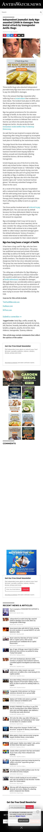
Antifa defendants (11, 279)
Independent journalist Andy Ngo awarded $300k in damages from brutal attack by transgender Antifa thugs (23, 620)
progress (12, 328)
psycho (19, 328)
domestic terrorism (32, 323)
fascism (9, 325)
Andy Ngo (18, 321)
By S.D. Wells (20, 613)
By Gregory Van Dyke (22, 739)
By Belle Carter (20, 645)
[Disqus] (21, 471)
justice (30, 325)
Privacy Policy (20, 816)
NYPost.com (7, 310)
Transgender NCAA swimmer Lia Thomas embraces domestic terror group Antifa (22, 692)
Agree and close (23, 820)
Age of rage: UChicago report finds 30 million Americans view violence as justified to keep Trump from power (24, 651)
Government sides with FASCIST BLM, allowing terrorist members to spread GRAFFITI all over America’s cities (25, 630)
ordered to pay (34, 207)
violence (29, 330)
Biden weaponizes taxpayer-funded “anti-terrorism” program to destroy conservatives (24, 728)
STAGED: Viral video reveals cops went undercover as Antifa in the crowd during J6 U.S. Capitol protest (25, 672)
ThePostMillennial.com (11, 302)
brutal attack (20, 98)
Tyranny (23, 330)
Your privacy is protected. (11, 362)
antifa (24, 321)
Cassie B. (15, 32)
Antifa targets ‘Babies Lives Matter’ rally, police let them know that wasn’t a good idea (25, 744)
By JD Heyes (20, 724)
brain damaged (18, 323)
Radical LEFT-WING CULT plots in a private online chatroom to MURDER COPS (23, 700)
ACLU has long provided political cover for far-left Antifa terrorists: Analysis (25, 771)
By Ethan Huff (20, 634)
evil (4, 325)
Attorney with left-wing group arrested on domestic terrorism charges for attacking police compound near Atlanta (23, 789)
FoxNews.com (8, 306)
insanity (15, 325)
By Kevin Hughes (21, 766)
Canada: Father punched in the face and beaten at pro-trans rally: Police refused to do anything (25, 752)
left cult (36, 325)
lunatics (6, 328)
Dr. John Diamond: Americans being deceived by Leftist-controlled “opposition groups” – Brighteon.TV (25, 762)
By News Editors (21, 655)
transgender (14, 330)
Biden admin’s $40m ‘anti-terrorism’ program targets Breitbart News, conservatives (24, 736)
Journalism (23, 325)
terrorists (26, 328)
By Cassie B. (20, 624)
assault (30, 321)
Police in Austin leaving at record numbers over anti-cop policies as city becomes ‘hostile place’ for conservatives (25, 779)
